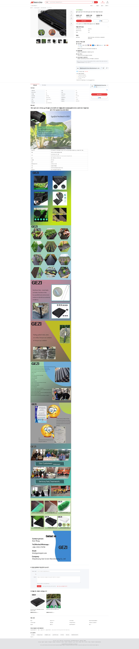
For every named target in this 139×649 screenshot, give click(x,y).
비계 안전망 (71, 620)
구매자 (91, 5)
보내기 (39, 586)
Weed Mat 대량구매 (75, 634)
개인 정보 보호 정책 (67, 640)
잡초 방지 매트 (49, 7)
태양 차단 (67, 634)
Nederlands (70, 641)
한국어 (77, 641)
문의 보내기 (84, 20)
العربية (74, 641)
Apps (102, 5)
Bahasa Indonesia (98, 641)
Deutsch (66, 641)
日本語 (80, 641)
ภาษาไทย (85, 641)
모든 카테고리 (34, 5)
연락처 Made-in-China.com (75, 640)
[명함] (107, 89)
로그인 (107, 2)
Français (54, 641)
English (43, 641)
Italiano (63, 641)
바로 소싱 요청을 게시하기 (62, 586)
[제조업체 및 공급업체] (36, 2)
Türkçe (89, 641)
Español (46, 641)
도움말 (97, 5)
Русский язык (58, 641)
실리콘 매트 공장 (55, 634)
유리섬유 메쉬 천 (72, 622)
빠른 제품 (81, 640)
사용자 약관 (61, 640)
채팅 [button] (101, 20)
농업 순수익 (52, 620)
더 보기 (31, 636)
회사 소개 (54, 640)
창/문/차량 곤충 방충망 (93, 620)
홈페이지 (31, 7)
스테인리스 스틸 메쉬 (92, 622)
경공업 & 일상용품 (36, 7)
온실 (31, 620)
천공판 (31, 624)
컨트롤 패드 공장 (47, 634)
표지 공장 (32, 634)
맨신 (90, 624)
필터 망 (51, 624)
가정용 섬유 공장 (39, 634)
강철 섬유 (51, 622)
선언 (57, 640)
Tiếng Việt (92, 641)
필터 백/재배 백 (72, 624)
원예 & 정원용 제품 (43, 7)
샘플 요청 (97, 23)
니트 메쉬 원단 (32, 622)
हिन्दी (82, 641)
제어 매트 (62, 634)
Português (50, 641)
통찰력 (85, 640)
